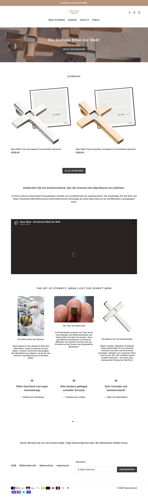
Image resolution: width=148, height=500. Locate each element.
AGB (13, 465)
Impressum (63, 465)
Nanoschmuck (130, 488)
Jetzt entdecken (74, 49)
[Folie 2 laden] (75, 422)
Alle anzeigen (74, 171)
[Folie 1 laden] (73, 422)
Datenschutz (46, 465)
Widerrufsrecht (28, 465)
